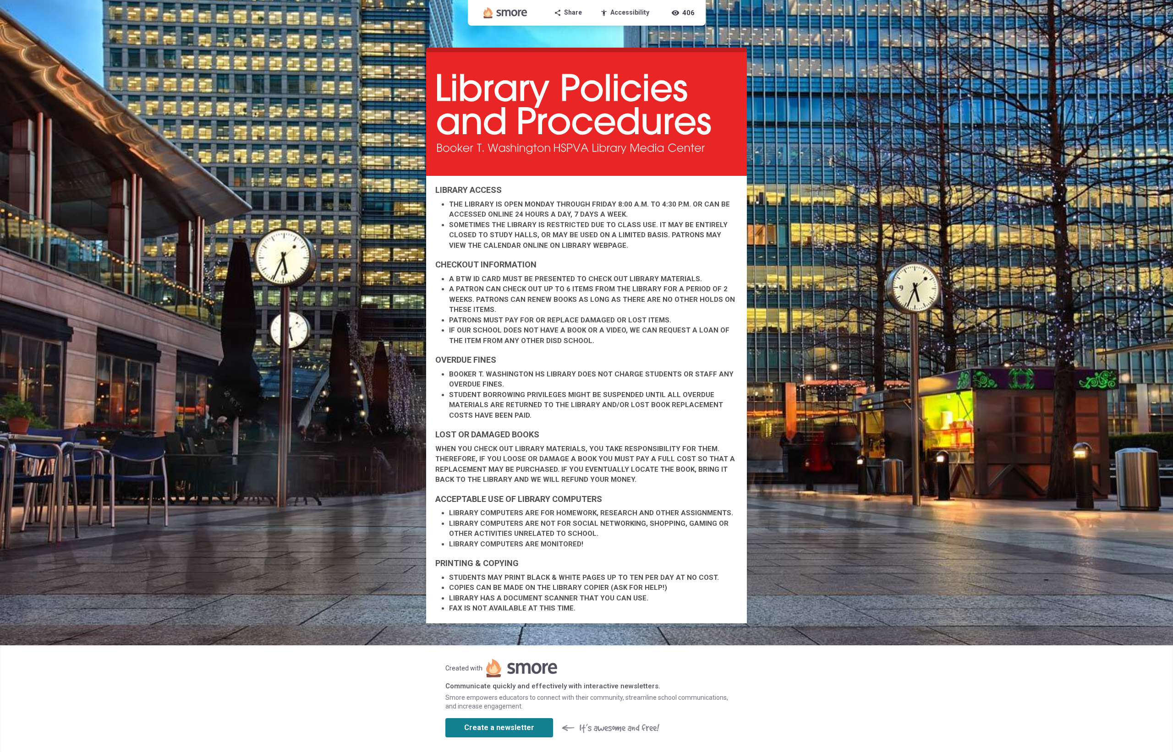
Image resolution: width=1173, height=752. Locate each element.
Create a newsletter (499, 727)
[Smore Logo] (505, 12)
